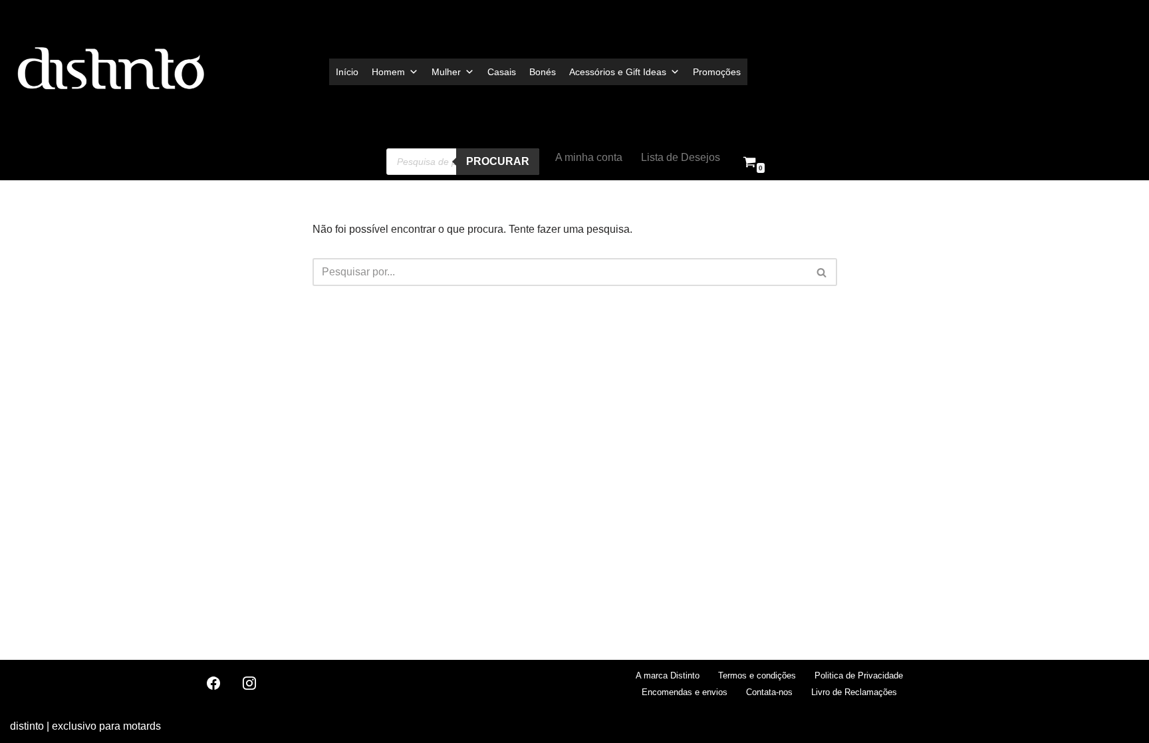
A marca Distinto (668, 675)
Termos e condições (757, 675)
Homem (388, 72)
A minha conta (588, 157)
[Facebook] (213, 683)
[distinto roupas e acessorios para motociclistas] (109, 71)
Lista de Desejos (680, 157)
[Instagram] (249, 683)
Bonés (542, 72)
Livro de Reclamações (854, 692)
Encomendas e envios (684, 692)
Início (347, 72)
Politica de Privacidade (859, 675)
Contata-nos (769, 692)
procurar (497, 161)
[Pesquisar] (822, 272)
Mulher (446, 72)
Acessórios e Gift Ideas (617, 72)
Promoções (717, 72)
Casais (501, 72)
